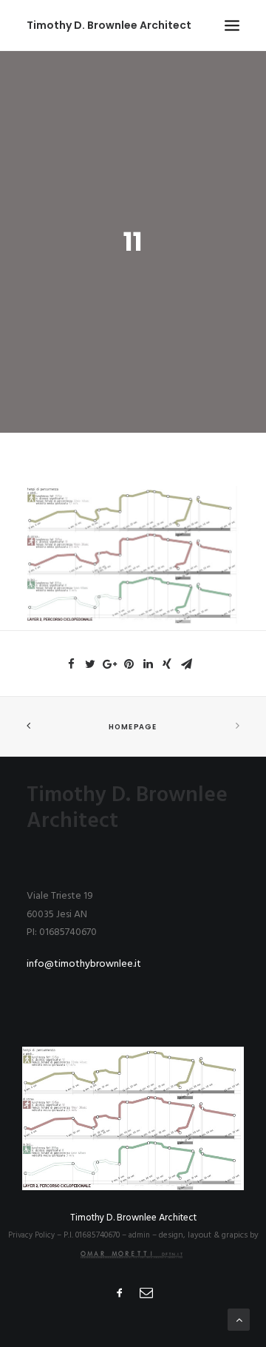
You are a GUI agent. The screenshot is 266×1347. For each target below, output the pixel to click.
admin (140, 1235)
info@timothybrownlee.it (84, 964)
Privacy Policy (32, 1235)
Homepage (133, 727)
